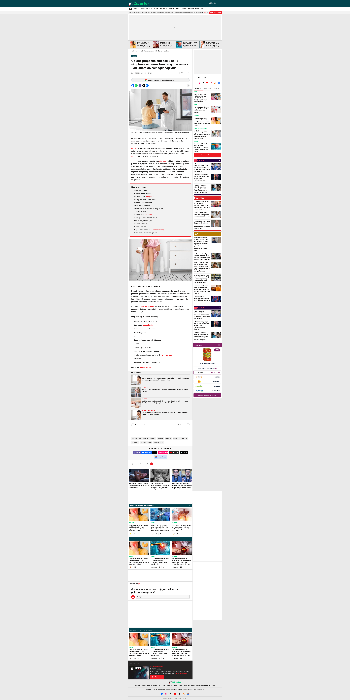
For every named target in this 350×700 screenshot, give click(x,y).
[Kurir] (139, 3)
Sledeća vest (182, 425)
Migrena (134, 148)
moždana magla (159, 230)
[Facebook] (196, 83)
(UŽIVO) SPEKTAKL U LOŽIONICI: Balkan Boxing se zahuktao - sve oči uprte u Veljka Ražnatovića (185, 12)
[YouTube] (207, 83)
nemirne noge (166, 355)
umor (175, 438)
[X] (203, 83)
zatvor (134, 438)
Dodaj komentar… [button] (143, 597)
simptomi (168, 438)
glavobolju (163, 161)
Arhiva (180, 689)
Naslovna (134, 51)
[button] (185, 73)
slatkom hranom (147, 306)
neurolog (134, 156)
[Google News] (219, 83)
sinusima (148, 215)
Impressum (161, 689)
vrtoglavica (150, 197)
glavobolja (183, 438)
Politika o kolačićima (171, 689)
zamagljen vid (158, 442)
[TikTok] (211, 83)
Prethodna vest (140, 425)
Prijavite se (158, 677)
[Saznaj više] (190, 663)
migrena (152, 438)
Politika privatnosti (188, 689)
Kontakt (155, 689)
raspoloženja (147, 325)
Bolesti (141, 51)
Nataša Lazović (145, 367)
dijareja (160, 438)
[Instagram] (199, 83)
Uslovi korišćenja (199, 689)
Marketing (149, 689)
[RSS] (215, 83)
